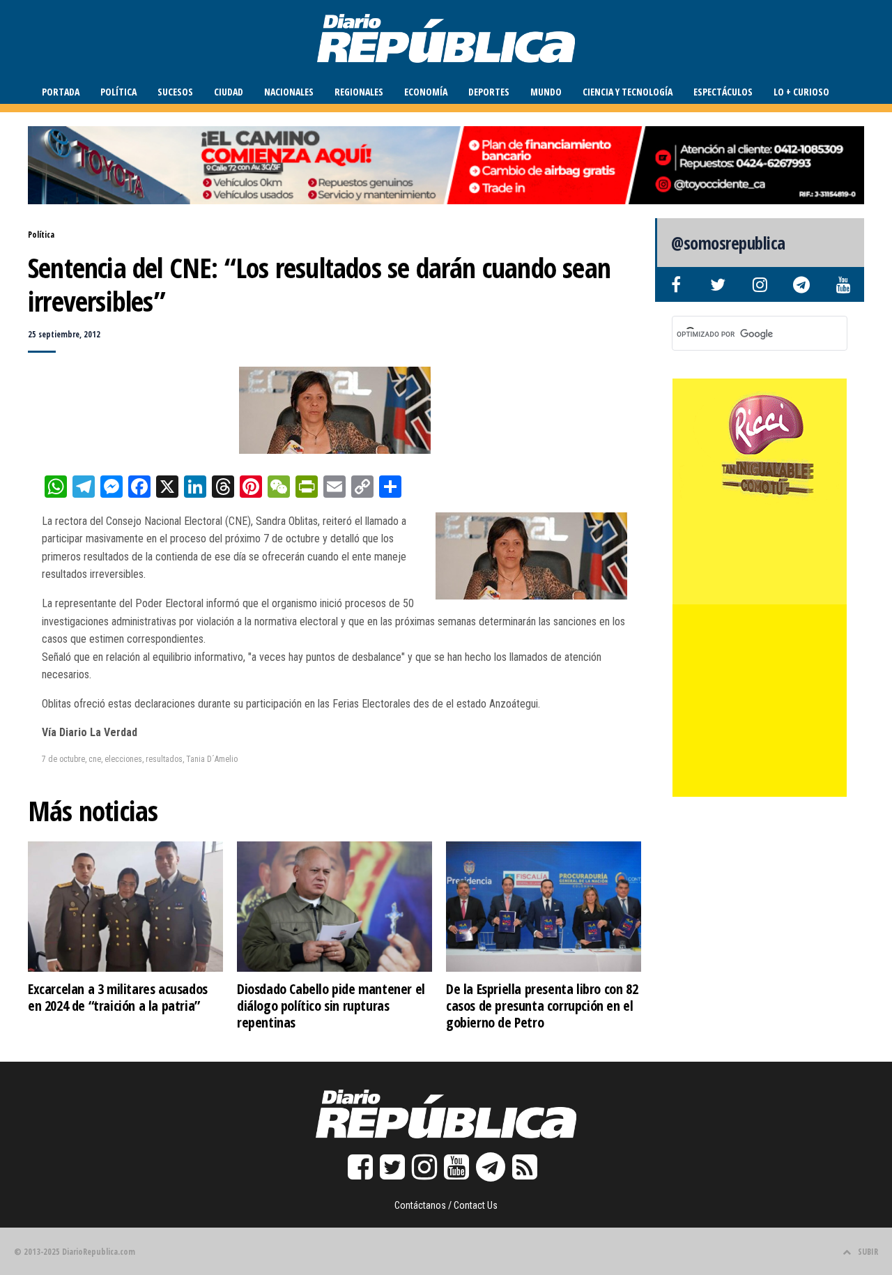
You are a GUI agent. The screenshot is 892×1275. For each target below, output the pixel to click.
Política (118, 91)
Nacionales (289, 91)
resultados (164, 759)
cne (95, 759)
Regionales (358, 91)
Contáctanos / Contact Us (446, 1205)
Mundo (546, 91)
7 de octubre (63, 759)
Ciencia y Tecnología (627, 91)
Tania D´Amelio (212, 759)
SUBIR (868, 1252)
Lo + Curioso (801, 91)
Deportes (488, 91)
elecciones (123, 759)
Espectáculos (723, 91)
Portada (60, 91)
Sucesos (175, 91)
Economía (425, 91)
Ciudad (228, 91)
